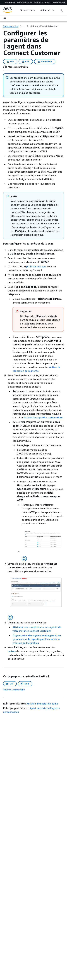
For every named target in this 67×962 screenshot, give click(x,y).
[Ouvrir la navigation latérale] (4, 18)
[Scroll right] (53, 10)
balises (12, 651)
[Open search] (61, 10)
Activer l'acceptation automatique (43, 417)
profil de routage (36, 266)
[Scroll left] (18, 10)
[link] (44, 26)
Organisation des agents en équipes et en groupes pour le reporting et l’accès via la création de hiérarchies (36, 639)
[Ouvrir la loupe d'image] (24, 558)
